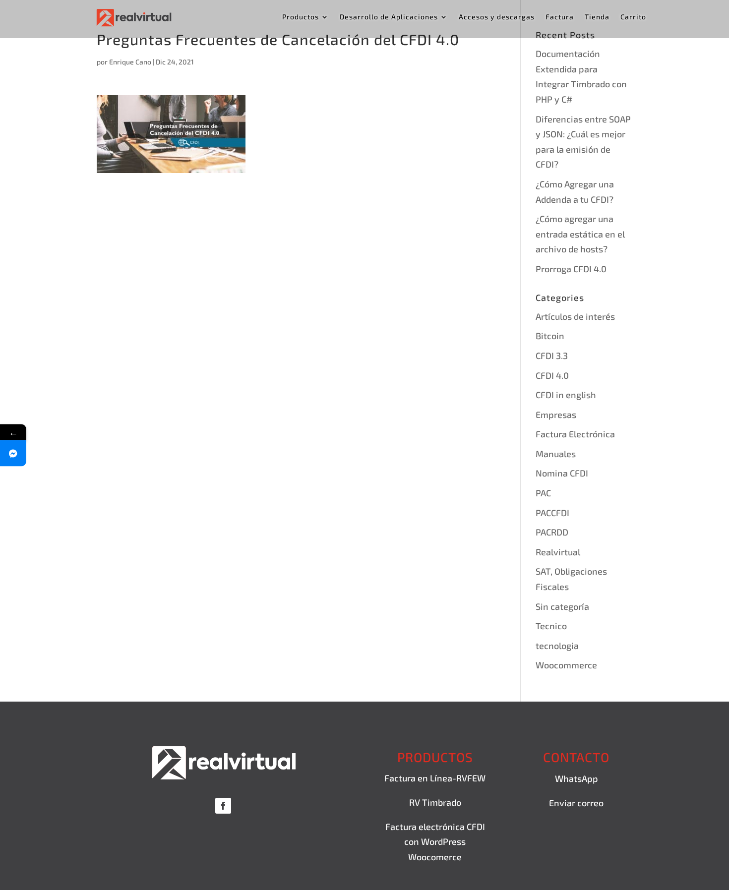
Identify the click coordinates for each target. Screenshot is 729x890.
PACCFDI (552, 512)
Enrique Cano (130, 62)
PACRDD (552, 532)
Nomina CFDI (562, 473)
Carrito (633, 17)
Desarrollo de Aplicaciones (389, 17)
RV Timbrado (435, 802)
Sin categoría (562, 606)
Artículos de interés (575, 316)
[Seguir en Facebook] (223, 806)
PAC (543, 492)
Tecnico (551, 625)
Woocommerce (566, 664)
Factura (560, 17)
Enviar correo (576, 802)
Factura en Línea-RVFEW (435, 777)
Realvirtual (558, 551)
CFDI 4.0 (552, 375)
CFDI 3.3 (552, 355)
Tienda (597, 17)
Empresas (556, 414)
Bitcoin (550, 335)
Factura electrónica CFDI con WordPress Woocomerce (435, 841)
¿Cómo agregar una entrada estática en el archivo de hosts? (580, 233)
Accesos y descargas (497, 17)
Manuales (556, 453)
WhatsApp (576, 778)
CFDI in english (566, 394)
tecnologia (557, 645)
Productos (300, 17)
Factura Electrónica (575, 433)
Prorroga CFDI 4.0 (571, 268)
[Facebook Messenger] (13, 453)
